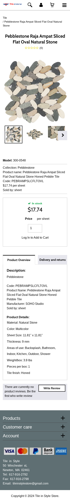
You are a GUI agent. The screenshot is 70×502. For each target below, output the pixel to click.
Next (62, 135)
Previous (7, 135)
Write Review (51, 388)
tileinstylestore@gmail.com (30, 483)
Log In (26, 237)
